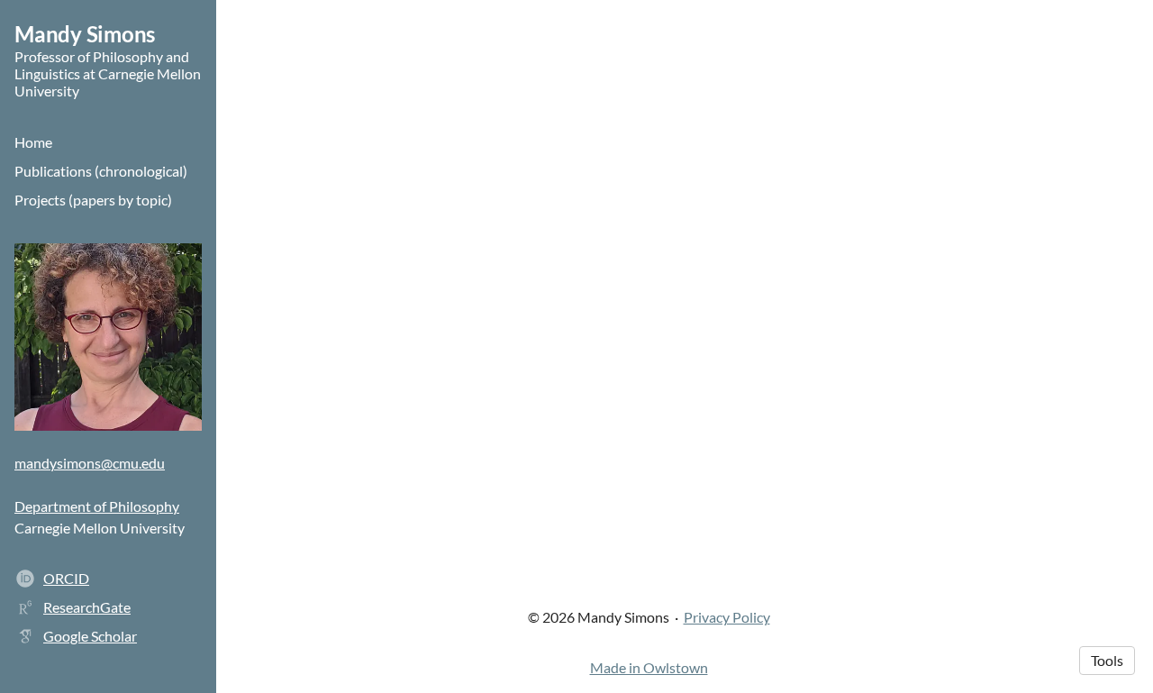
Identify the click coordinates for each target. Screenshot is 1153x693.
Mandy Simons (84, 34)
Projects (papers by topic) (93, 199)
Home (33, 141)
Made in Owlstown (649, 667)
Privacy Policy (727, 616)
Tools (1107, 660)
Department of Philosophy (96, 506)
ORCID (66, 578)
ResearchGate (87, 606)
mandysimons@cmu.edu (89, 462)
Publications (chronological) (100, 170)
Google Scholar (90, 635)
